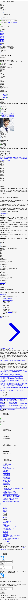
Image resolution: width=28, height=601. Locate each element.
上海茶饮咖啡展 (6, 474)
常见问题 (2, 41)
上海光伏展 (8, 402)
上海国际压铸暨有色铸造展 (9, 526)
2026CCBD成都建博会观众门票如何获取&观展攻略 (12, 370)
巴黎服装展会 (6, 466)
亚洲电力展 (5, 532)
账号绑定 (2, 592)
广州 (14, 22)
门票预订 (5, 95)
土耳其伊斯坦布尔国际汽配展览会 (11, 501)
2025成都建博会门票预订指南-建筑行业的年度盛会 (12, 378)
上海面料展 (21, 400)
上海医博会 (24, 398)
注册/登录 (2, 565)
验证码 (2, 563)
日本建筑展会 (9, 157)
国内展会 (2, 33)
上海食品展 (2, 402)
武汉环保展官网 (6, 541)
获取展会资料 (3, 213)
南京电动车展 (3, 398)
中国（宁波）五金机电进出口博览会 (11, 535)
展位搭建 (2, 37)
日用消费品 (11, 403)
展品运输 (2, 39)
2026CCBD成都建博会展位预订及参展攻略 (10, 374)
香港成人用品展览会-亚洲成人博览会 (11, 495)
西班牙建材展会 (23, 158)
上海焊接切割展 (14, 402)
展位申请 (5, 94)
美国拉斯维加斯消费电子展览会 (10, 498)
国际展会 (2, 32)
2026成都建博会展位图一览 (6, 348)
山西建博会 (11, 158)
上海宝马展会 (6, 483)
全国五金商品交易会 (8, 521)
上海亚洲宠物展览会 (8, 489)
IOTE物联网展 (6, 531)
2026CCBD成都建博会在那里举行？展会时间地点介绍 (13, 360)
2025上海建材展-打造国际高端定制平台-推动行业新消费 (13, 383)
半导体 (7, 405)
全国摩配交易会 (6, 473)
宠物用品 (2, 406)
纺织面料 (2, 403)
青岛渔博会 (5, 471)
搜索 (15, 20)
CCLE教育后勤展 (7, 529)
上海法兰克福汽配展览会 (9, 468)
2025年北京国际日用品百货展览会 (11, 538)
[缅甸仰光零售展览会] (15, 298)
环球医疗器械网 (6, 525)
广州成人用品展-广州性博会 (9, 491)
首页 (2, 30)
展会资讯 (2, 34)
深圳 (16, 22)
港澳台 (3, 408)
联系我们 (5, 508)
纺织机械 (24, 405)
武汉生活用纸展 (6, 484)
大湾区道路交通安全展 (8, 528)
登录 (1, 569)
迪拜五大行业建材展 (5, 160)
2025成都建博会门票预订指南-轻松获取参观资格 (11, 376)
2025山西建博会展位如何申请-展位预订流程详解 (11, 386)
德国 (26, 408)
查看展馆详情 (3, 294)
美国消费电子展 (6, 475)
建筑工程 (11, 405)
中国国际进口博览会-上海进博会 (10, 494)
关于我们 (2, 40)
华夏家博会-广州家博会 (8, 499)
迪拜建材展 (2, 157)
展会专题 (2, 36)
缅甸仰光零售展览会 (8, 300)
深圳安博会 (8, 399)
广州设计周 (5, 534)
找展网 (4, 524)
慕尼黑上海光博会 (4, 400)
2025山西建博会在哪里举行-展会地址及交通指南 (11, 384)
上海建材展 (21, 157)
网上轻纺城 (5, 522)
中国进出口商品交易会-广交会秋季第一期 (13, 488)
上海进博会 (5, 470)
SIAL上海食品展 (7, 480)
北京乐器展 (13, 399)
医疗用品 (20, 403)
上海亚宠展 (2, 399)
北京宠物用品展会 (7, 464)
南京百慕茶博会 (6, 477)
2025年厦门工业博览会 (8, 536)
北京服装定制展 (6, 481)
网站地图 (5, 517)
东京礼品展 (5, 467)
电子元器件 (2, 405)
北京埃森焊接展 (10, 398)
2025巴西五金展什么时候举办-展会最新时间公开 (11, 390)
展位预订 (5, 312)
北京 (9, 22)
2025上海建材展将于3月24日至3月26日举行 (10, 377)
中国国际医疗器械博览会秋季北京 (11, 496)
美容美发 (25, 403)
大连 (14, 409)
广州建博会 (16, 158)
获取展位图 (2, 283)
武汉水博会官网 (6, 539)
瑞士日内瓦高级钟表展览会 (9, 492)
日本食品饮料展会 (7, 478)
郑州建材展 (15, 157)
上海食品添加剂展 (20, 399)
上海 (11, 22)
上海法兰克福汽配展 (13, 400)
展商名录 (5, 97)
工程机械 (19, 405)
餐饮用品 (16, 403)
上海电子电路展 (18, 398)
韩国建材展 (5, 158)
